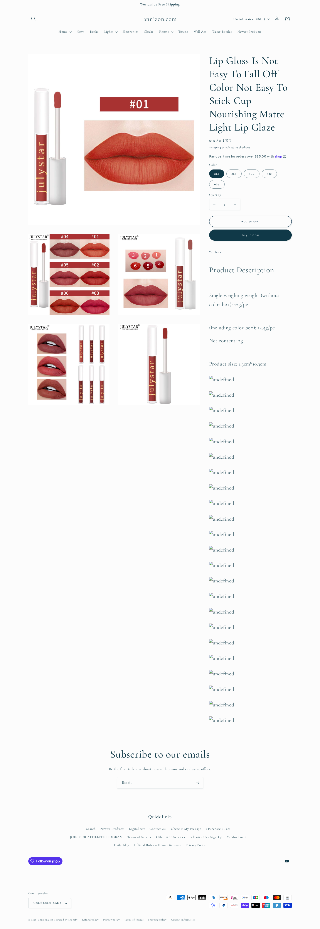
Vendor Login (236, 837)
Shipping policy (157, 919)
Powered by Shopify (65, 919)
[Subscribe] (197, 782)
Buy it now (250, 235)
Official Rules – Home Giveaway (157, 845)
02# (234, 173)
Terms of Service (139, 837)
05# (269, 173)
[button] (33, 19)
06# (217, 184)
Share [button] (218, 252)
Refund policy (90, 919)
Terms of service (133, 919)
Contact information (183, 919)
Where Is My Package (185, 829)
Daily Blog (121, 845)
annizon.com (45, 919)
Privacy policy (111, 919)
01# (216, 173)
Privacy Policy (196, 845)
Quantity (215, 194)
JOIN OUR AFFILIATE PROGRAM (96, 837)
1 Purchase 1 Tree (218, 829)
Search (91, 829)
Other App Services (170, 837)
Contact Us (158, 829)
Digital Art (137, 829)
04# (251, 173)
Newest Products (112, 829)
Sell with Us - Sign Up (206, 837)
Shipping (215, 147)
